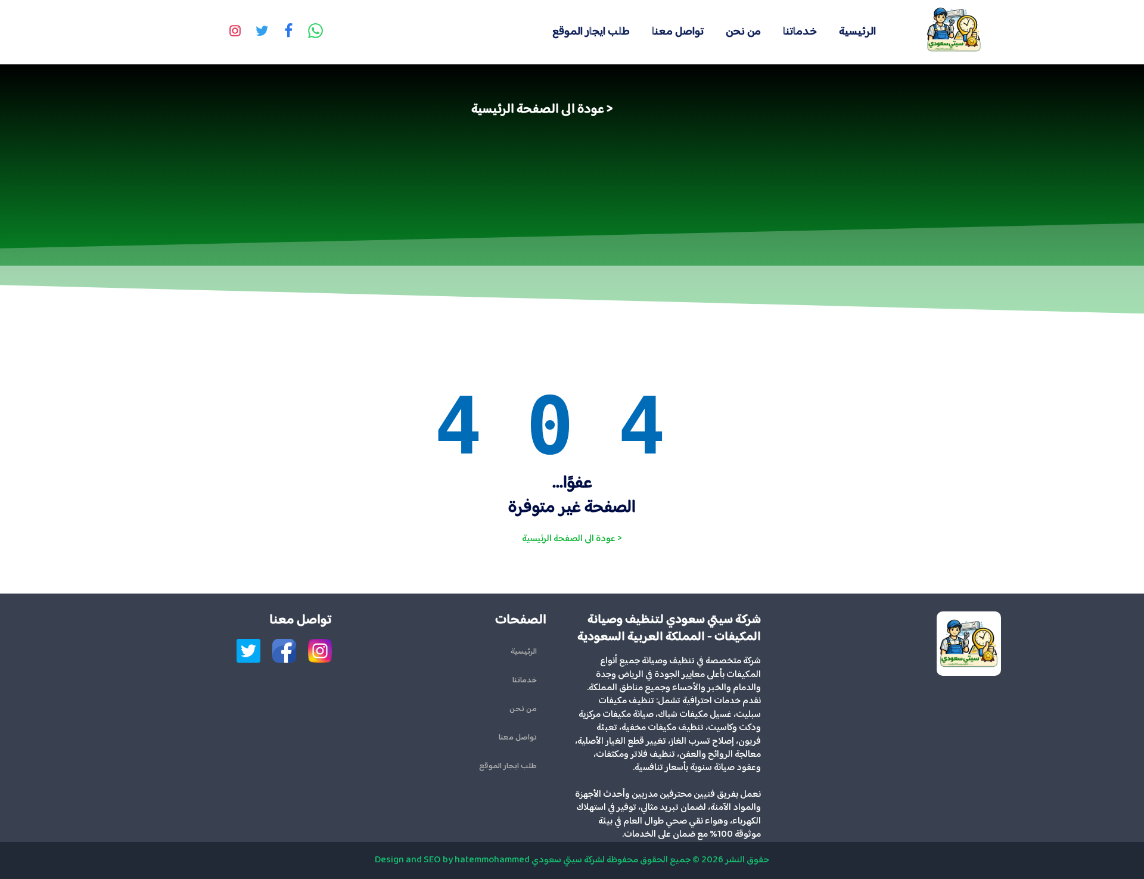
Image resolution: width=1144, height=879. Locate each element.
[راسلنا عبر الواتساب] (316, 32)
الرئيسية (857, 32)
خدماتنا (800, 32)
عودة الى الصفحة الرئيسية (537, 109)
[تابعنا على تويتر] (262, 32)
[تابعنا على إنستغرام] (235, 32)
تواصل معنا (678, 32)
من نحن (743, 32)
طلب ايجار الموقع (591, 32)
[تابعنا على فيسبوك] (289, 32)
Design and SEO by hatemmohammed (452, 860)
